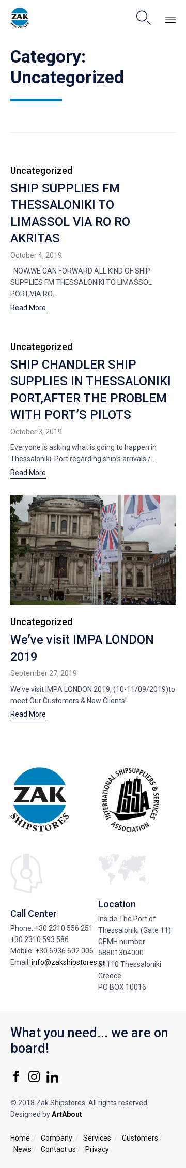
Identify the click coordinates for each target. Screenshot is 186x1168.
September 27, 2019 (43, 673)
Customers (140, 1138)
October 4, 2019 (36, 255)
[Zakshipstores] (19, 18)
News (22, 1149)
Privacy (97, 1149)
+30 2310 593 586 (39, 939)
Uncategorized (41, 170)
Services (97, 1138)
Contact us (58, 1149)
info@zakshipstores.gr (68, 962)
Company (56, 1138)
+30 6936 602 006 (64, 951)
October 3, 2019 (36, 432)
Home (20, 1138)
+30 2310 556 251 (64, 928)
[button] (28, 309)
